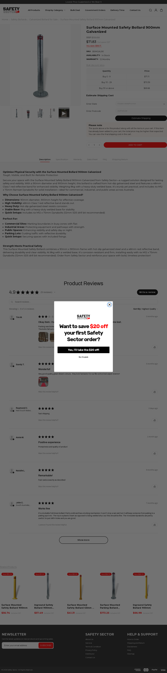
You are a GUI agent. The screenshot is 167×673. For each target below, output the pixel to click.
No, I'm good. (83, 357)
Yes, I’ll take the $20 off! (83, 349)
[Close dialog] (109, 304)
